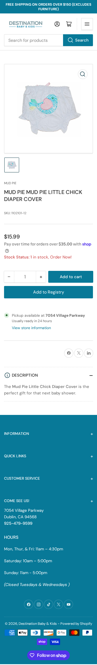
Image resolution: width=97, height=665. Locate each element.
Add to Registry (48, 292)
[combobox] (48, 40)
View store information (31, 327)
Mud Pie (10, 183)
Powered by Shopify (76, 623)
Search (82, 40)
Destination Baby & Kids (38, 623)
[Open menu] (87, 24)
